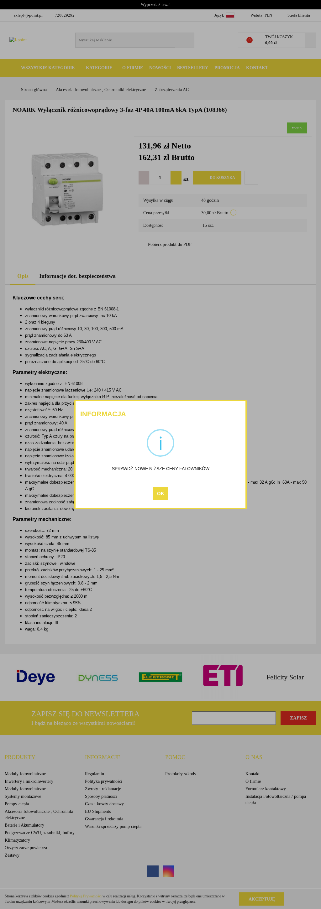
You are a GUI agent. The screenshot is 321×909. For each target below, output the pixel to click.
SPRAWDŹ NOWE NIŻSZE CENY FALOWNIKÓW (160, 468)
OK (160, 493)
